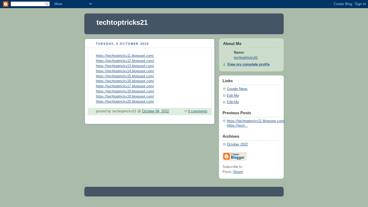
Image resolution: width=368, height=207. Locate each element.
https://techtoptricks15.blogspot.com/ (125, 76)
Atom (238, 172)
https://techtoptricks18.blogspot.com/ (125, 91)
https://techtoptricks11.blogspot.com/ (125, 56)
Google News (237, 89)
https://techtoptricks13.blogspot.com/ (125, 66)
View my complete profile (248, 64)
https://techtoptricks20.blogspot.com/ (125, 102)
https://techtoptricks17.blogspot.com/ (125, 86)
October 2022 (237, 144)
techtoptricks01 (246, 58)
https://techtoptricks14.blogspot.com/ (125, 71)
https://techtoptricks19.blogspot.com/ (125, 96)
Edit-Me (233, 96)
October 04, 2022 (155, 111)
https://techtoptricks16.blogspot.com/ (125, 81)
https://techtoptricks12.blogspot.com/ (125, 61)
